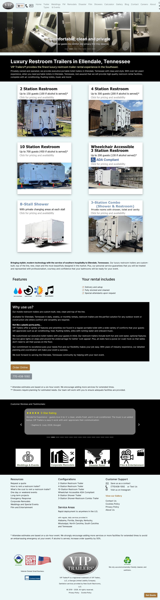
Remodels (72, 4)
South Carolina (92, 532)
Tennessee (67, 535)
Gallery (119, 4)
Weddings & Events (55, 6)
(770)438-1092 (116, 495)
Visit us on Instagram (119, 499)
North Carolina (77, 532)
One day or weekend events (24, 501)
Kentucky (88, 529)
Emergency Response (21, 507)
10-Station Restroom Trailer (71, 498)
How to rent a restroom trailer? (25, 495)
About (153, 4)
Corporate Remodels (20, 510)
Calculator (109, 4)
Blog (127, 4)
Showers (98, 4)
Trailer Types (46, 6)
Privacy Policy (112, 516)
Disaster (82, 4)
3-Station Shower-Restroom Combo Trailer (78, 507)
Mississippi (63, 532)
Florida (71, 529)
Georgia (79, 529)
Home (38, 4)
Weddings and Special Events (24, 513)
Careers (144, 4)
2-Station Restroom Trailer (70, 492)
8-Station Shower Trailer (69, 504)
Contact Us (111, 510)
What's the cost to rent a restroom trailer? (30, 498)
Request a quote (18, 492)
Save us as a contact (119, 492)
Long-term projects (20, 504)
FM (63, 4)
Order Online (20, 367)
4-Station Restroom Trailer (70, 495)
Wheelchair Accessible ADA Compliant (76, 501)
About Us (110, 519)
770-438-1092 (21, 376)
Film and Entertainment (22, 516)
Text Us (133, 495)
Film (90, 4)
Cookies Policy (113, 513)
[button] (12, 32)
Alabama (62, 529)
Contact (135, 4)
